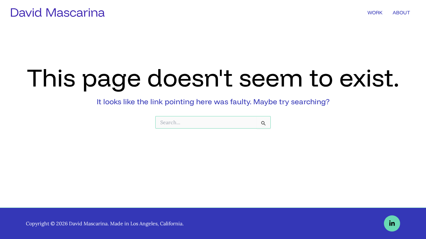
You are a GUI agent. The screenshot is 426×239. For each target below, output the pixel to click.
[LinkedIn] (392, 223)
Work (375, 12)
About (401, 12)
